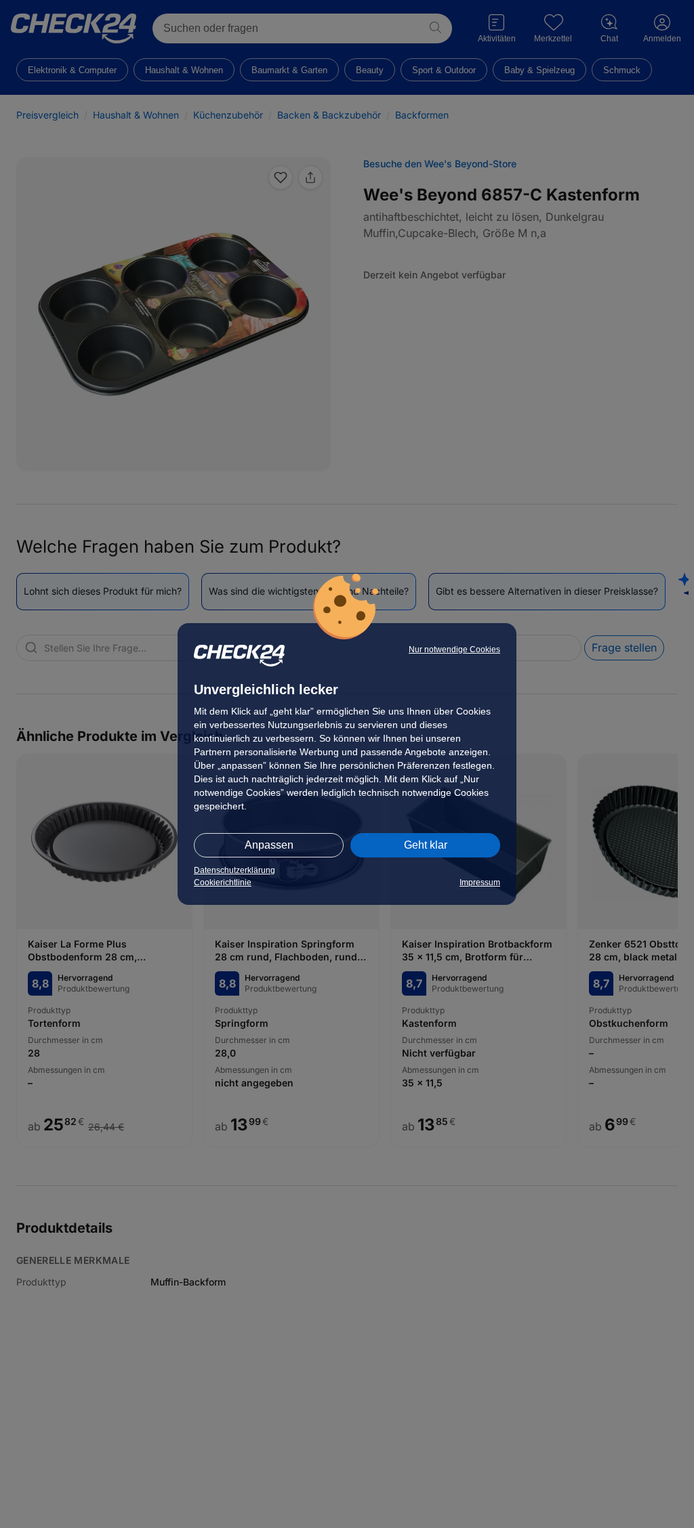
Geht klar (425, 845)
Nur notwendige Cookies (454, 649)
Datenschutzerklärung (234, 870)
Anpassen (269, 845)
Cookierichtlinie (222, 882)
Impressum (480, 882)
